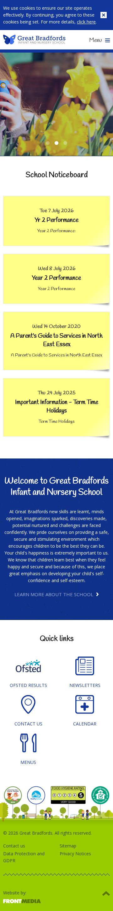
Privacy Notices (75, 854)
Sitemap (68, 846)
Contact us (14, 846)
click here (86, 22)
